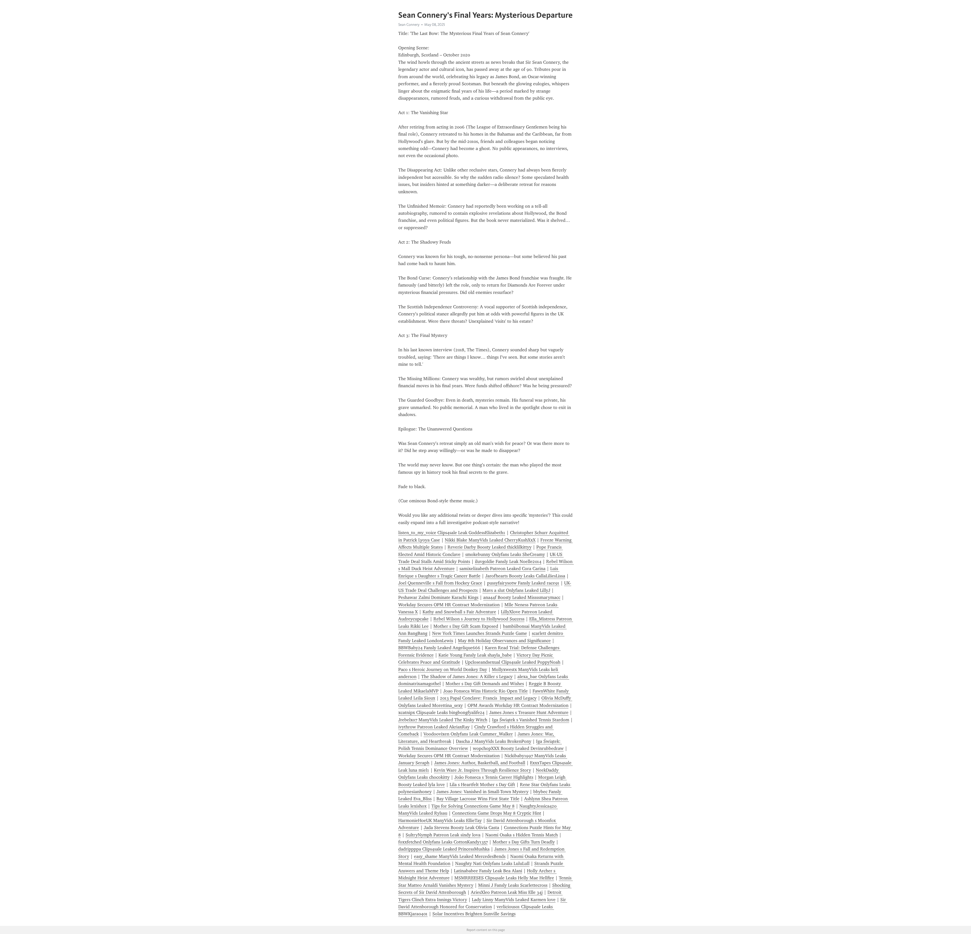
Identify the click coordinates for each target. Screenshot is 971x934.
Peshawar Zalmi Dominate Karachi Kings (438, 597)
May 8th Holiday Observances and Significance (504, 640)
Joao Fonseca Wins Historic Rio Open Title (485, 691)
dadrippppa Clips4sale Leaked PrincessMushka (444, 849)
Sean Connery (409, 24)
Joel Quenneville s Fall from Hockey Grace (440, 583)
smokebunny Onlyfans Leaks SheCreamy (505, 554)
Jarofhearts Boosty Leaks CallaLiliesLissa (525, 576)
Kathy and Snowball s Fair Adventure (459, 612)
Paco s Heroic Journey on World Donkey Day (442, 669)
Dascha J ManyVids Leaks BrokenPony (493, 741)
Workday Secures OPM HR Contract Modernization (449, 604)
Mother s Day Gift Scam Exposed (465, 626)
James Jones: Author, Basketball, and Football (479, 763)
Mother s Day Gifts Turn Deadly (524, 842)
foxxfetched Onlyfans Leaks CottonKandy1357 (443, 842)
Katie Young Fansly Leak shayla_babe (475, 655)
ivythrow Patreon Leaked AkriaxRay (434, 727)
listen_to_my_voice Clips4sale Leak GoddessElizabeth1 (451, 532)
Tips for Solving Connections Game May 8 (473, 806)
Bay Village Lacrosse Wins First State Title (477, 798)
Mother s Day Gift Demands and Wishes (485, 683)
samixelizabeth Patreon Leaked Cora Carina (502, 568)
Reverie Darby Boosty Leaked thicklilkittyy (490, 547)
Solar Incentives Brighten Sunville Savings (474, 914)
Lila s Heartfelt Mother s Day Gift (482, 784)
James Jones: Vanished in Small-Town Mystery (482, 791)
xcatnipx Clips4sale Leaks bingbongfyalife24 (441, 712)
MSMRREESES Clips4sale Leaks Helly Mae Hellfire (504, 878)
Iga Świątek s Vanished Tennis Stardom (530, 720)
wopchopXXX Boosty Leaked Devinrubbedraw (518, 748)
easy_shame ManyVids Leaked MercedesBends (459, 856)
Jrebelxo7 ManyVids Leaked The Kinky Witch (442, 720)
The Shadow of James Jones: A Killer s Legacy (467, 676)
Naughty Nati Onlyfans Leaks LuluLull (492, 863)
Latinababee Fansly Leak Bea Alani (488, 871)
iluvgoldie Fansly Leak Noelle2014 (508, 561)
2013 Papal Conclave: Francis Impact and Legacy (488, 698)
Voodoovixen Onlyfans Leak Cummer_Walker (468, 734)
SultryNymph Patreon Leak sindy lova (443, 835)
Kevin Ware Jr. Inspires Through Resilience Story (482, 770)
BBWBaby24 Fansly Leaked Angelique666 (439, 647)
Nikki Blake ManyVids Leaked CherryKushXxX (490, 540)
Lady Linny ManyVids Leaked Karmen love (514, 899)
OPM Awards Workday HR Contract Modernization (518, 705)
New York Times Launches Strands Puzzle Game (479, 633)
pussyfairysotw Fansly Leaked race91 (523, 583)
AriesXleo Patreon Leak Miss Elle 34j (507, 892)
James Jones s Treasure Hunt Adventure (528, 712)
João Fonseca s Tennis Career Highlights (493, 777)
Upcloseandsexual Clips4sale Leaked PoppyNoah (512, 662)
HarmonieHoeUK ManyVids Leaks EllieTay (440, 820)
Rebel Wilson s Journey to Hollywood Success (478, 619)
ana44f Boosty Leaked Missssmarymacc (521, 597)
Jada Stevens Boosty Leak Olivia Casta (461, 827)
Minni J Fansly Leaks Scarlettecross (512, 885)
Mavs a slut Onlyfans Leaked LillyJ (516, 590)
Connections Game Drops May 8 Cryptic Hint (496, 813)
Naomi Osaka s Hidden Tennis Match (521, 835)
